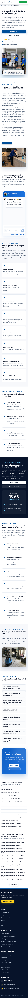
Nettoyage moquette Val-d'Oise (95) (9, 820)
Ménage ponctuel (5, 939)
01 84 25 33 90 (8, 980)
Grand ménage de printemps (8, 936)
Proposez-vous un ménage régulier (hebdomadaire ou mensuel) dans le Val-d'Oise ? (12, 702)
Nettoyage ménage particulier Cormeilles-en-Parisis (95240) (13, 852)
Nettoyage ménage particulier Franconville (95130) (13, 861)
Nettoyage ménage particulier (8, 5)
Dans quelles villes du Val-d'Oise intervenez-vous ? (11, 694)
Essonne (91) (4, 960)
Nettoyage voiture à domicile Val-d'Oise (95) (11, 826)
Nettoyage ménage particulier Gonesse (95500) (12, 869)
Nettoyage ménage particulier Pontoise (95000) (12, 879)
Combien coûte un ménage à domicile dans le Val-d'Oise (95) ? (11, 687)
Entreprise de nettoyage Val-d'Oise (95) (10, 792)
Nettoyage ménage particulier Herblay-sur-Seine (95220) (12, 876)
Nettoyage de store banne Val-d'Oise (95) (10, 805)
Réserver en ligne (23, 2)
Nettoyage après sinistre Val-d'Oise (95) (10, 798)
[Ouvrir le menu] (2, 2)
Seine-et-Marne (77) (6, 955)
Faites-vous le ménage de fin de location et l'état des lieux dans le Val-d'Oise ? (12, 717)
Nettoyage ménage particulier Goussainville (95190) (13, 872)
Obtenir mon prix (13, 31)
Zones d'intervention (6, 917)
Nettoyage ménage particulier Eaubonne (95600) (12, 855)
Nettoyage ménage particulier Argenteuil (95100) (12, 842)
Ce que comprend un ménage (8, 946)
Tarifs (2, 915)
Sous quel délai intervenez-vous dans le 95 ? (11, 725)
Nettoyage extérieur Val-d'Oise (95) (9, 811)
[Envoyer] (22, 230)
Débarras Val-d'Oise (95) (6, 789)
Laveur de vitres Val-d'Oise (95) (8, 795)
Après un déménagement (7, 944)
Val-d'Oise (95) (4, 969)
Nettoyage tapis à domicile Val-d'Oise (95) (11, 823)
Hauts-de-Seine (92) (6, 962)
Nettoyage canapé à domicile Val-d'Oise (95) (11, 801)
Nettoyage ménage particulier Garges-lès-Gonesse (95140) (13, 865)
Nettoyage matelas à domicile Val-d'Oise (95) (11, 817)
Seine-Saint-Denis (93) (6, 965)
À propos (3, 920)
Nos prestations (5, 912)
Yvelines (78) (4, 957)
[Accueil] (11, 2)
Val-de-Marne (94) (5, 967)
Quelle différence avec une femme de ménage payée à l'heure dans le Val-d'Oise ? (12, 740)
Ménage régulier (5, 933)
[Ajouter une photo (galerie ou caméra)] (5, 230)
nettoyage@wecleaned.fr (10, 984)
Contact (3, 923)
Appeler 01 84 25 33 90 (14, 35)
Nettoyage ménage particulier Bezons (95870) (11, 845)
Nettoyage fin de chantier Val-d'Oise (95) (10, 814)
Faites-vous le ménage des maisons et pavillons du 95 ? (10, 709)
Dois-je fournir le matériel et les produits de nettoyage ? (11, 732)
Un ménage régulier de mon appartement (14, 226)
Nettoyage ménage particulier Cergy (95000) (11, 848)
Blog (2, 925)
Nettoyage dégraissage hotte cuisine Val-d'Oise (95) (13, 808)
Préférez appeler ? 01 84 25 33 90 (17, 234)
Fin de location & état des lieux (8, 941)
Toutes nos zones (5, 972)
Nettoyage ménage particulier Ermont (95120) (12, 858)
